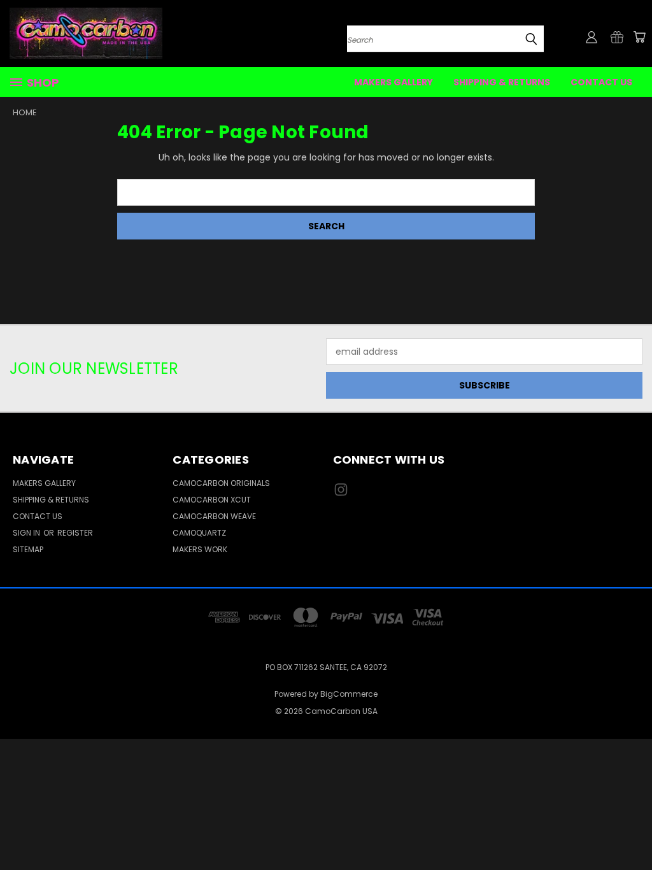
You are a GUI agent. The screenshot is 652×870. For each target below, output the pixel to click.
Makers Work (200, 549)
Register (75, 532)
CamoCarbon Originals (221, 483)
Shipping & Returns (501, 82)
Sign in (27, 532)
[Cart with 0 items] (639, 37)
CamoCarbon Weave (214, 516)
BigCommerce (349, 693)
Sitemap (28, 549)
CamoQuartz (199, 532)
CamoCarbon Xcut (212, 499)
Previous (632, 830)
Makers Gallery (393, 82)
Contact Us (601, 82)
